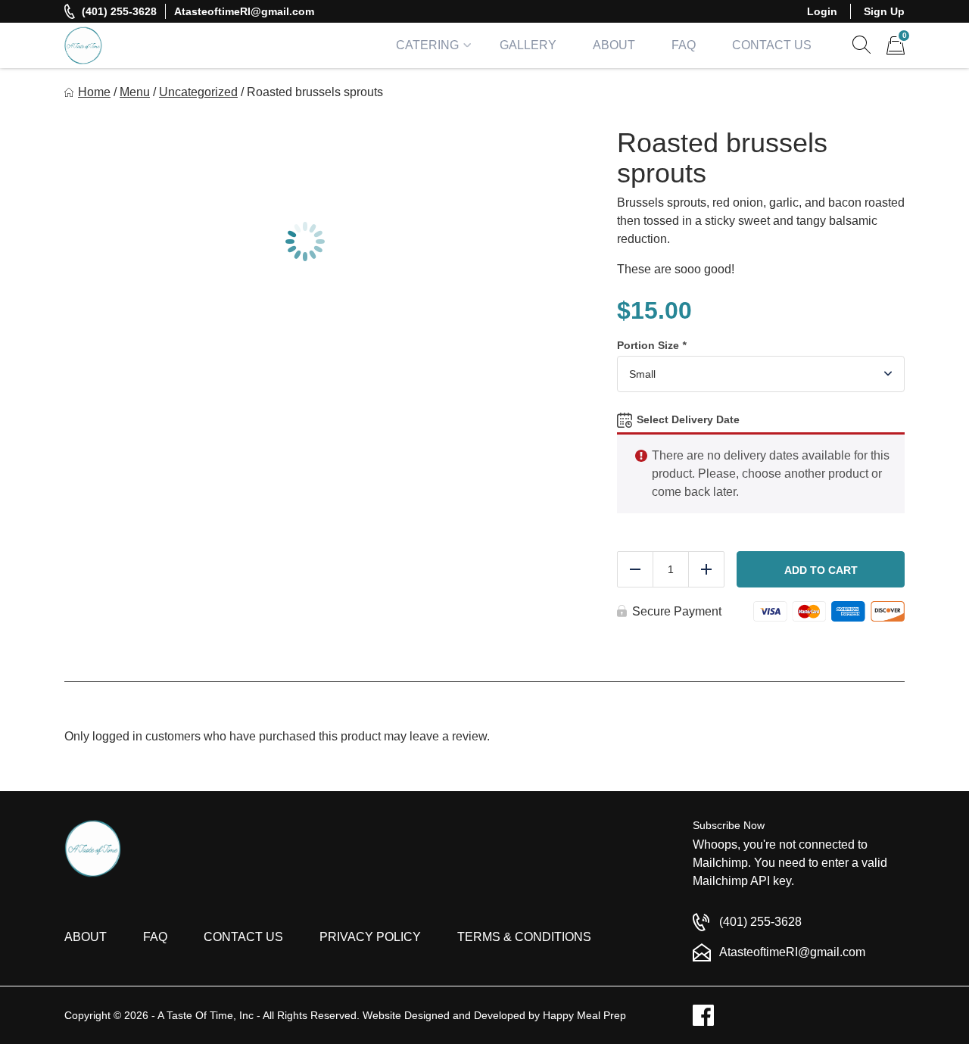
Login (822, 11)
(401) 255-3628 (119, 11)
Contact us (243, 936)
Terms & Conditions (524, 936)
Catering (427, 45)
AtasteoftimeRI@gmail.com (244, 11)
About (614, 45)
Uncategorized (198, 92)
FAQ (683, 45)
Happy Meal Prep (584, 1015)
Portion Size (651, 345)
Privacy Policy (370, 936)
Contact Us (772, 45)
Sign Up (884, 11)
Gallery (528, 45)
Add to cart (821, 570)
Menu (135, 92)
